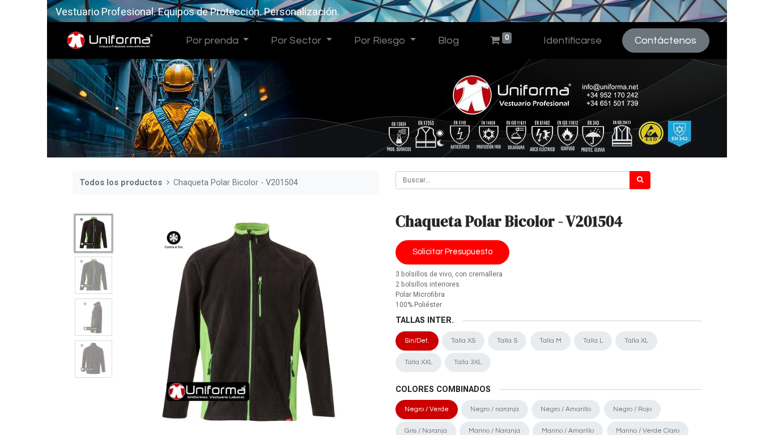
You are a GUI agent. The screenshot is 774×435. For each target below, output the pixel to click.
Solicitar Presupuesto (452, 252)
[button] (138, 325)
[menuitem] (448, 40)
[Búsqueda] (640, 180)
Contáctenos (665, 40)
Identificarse (572, 40)
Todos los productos (120, 183)
